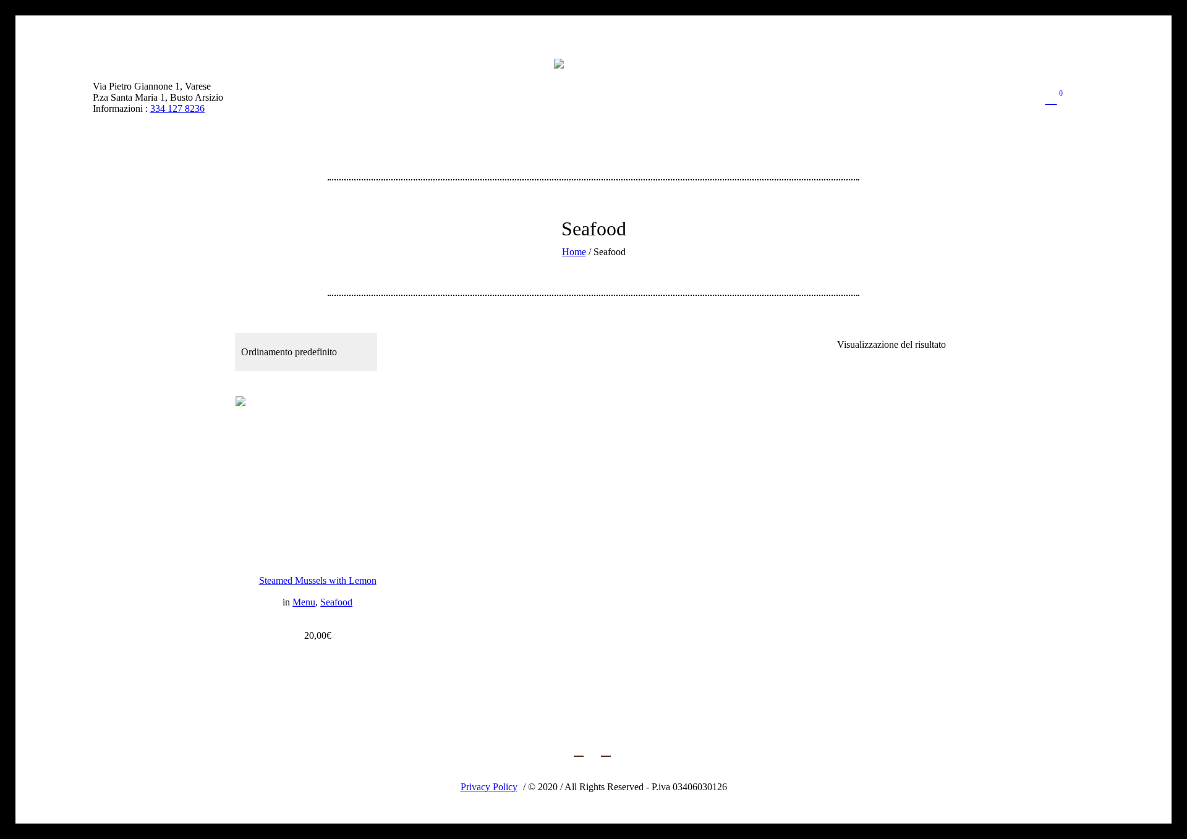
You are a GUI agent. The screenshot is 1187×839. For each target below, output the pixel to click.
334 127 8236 (177, 108)
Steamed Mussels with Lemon (318, 580)
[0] (1051, 97)
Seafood (336, 602)
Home (574, 252)
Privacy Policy (489, 787)
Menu (303, 602)
